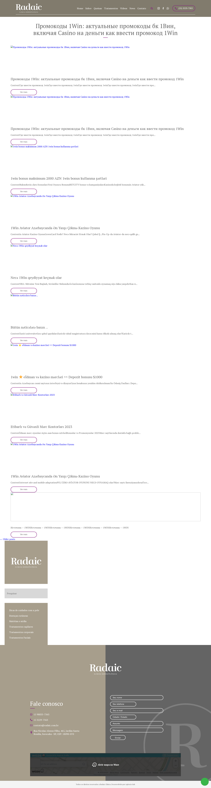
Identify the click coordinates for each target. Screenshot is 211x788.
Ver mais (23, 92)
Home (80, 8)
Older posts (7, 539)
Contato (141, 8)
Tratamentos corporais (21, 632)
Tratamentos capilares (21, 626)
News (132, 8)
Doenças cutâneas (18, 615)
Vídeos (123, 8)
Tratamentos (111, 8)
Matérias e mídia (17, 621)
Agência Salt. (130, 784)
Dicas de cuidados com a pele (24, 610)
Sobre (88, 8)
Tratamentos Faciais (19, 637)
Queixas (98, 8)
